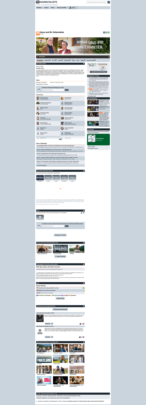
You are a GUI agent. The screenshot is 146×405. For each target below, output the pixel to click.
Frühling (72, 253)
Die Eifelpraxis (40, 353)
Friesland (39, 363)
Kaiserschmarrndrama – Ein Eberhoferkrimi (76, 386)
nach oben (40, 401)
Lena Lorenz (57, 363)
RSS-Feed (53, 398)
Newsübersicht (92, 96)
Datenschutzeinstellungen (70, 395)
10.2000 (56, 82)
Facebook (39, 398)
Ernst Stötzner (68, 97)
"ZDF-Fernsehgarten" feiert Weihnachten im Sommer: (99, 86)
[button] (104, 32)
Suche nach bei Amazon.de (49, 269)
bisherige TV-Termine (60, 235)
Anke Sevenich (68, 122)
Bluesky (44, 398)
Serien (60, 401)
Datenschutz (60, 395)
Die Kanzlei (72, 353)
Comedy (64, 401)
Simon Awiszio (43, 132)
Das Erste (60, 82)
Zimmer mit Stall (41, 374)
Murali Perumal (44, 107)
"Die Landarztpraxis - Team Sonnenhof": (98, 79)
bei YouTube (92, 146)
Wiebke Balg (68, 132)
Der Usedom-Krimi (58, 374)
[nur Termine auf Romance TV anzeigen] (40, 217)
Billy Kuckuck (73, 374)
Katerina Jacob (44, 97)
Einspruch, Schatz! (58, 353)
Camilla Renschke (44, 112)
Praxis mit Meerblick (42, 253)
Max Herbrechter (69, 107)
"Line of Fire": (98, 90)
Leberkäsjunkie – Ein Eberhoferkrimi (59, 386)
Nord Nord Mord (57, 253)
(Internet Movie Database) (45, 293)
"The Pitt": (98, 94)
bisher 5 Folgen (39, 66)
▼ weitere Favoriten (60, 256)
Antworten (47, 323)
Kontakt (45, 395)
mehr (60, 139)
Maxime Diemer (68, 102)
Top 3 (77, 60)
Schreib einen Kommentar (60, 309)
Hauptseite (46, 401)
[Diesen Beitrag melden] (52, 324)
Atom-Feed (59, 398)
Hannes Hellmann (69, 117)
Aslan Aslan (43, 127)
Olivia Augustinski (69, 127)
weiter (66, 90)
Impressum (39, 395)
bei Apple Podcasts (93, 148)
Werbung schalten (52, 395)
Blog (79, 395)
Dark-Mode (66, 398)
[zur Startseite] (46, 1)
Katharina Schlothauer (45, 102)
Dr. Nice (72, 363)
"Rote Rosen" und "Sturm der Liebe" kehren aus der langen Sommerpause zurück (99, 82)
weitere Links (60, 298)
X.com (48, 398)
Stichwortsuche (53, 401)
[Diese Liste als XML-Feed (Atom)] (84, 212)
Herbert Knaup (43, 122)
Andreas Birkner (68, 112)
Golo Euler (42, 117)
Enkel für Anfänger (41, 385)
